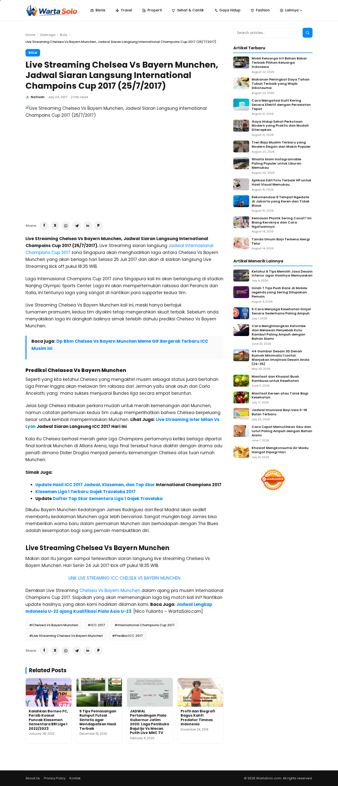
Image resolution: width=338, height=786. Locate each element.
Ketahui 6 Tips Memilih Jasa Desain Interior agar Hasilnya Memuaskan (282, 274)
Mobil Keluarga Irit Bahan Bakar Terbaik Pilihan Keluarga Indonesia (279, 62)
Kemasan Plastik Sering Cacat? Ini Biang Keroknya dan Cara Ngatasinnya (282, 222)
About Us (32, 778)
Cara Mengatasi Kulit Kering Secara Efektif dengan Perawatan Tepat (281, 105)
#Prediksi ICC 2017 (127, 635)
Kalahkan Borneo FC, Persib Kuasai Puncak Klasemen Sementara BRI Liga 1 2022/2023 (48, 720)
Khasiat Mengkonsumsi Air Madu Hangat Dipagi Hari (280, 450)
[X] (54, 225)
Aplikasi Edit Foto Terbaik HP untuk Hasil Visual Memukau (281, 182)
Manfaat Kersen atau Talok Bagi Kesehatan (280, 396)
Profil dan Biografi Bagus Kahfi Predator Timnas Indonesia (198, 718)
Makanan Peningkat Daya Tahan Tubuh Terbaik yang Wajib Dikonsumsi (281, 84)
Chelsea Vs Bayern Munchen (109, 590)
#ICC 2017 (96, 625)
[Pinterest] (98, 225)
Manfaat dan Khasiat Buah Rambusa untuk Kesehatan (275, 379)
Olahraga (47, 34)
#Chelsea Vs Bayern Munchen (53, 625)
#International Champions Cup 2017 (145, 625)
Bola (63, 34)
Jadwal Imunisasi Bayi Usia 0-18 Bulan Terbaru (279, 412)
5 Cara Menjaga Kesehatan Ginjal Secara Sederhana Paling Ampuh (281, 311)
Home (30, 34)
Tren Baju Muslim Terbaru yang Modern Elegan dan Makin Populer (281, 144)
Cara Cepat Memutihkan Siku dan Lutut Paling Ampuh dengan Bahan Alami (282, 431)
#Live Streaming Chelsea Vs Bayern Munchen (66, 635)
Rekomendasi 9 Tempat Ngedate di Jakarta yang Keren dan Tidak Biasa (281, 201)
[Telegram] (76, 225)
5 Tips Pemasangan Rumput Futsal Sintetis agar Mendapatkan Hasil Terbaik (97, 720)
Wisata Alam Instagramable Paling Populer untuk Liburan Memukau (276, 163)
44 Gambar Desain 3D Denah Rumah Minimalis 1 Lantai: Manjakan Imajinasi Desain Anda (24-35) (280, 357)
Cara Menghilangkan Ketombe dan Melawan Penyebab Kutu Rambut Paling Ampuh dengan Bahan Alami (279, 332)
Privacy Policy (55, 778)
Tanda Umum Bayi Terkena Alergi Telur (281, 241)
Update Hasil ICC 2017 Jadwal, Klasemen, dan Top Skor (95, 485)
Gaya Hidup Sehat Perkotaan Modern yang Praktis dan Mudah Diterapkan (280, 126)
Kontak (75, 778)
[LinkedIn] (87, 225)
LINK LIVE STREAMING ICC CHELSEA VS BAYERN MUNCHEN (124, 578)
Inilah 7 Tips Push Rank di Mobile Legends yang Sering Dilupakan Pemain (279, 292)
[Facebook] (44, 225)
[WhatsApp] (65, 225)
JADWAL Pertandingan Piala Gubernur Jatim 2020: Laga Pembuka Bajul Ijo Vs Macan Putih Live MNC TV (149, 722)
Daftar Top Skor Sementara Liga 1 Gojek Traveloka (108, 499)
